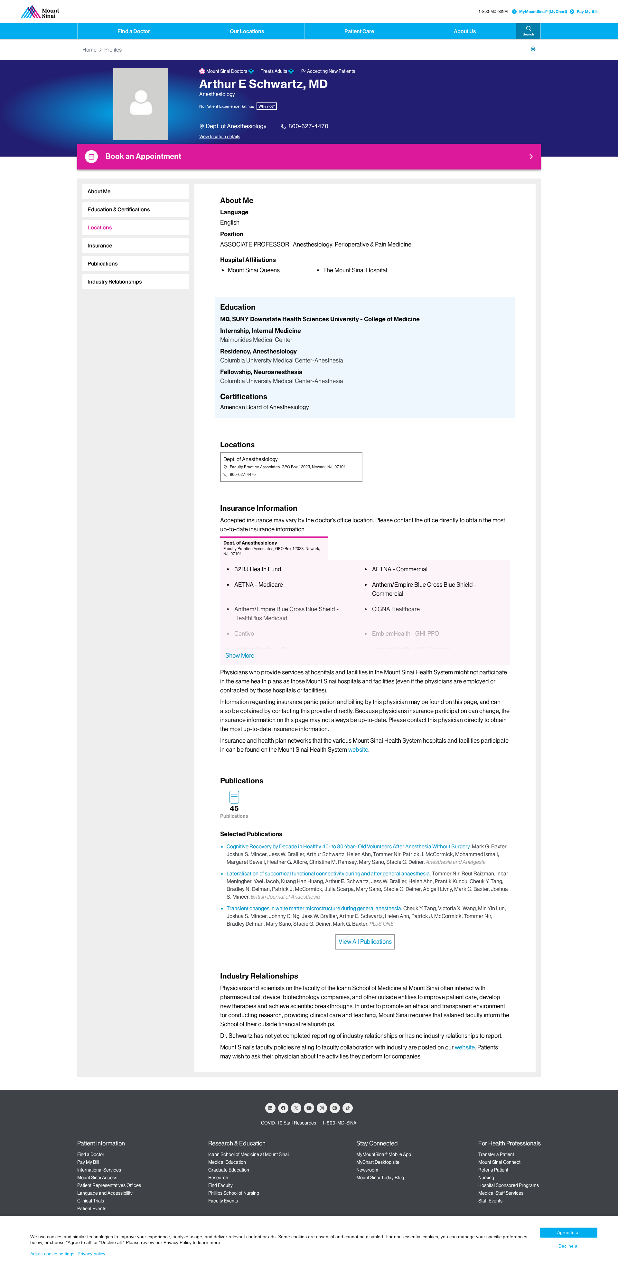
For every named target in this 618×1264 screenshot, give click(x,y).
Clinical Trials (90, 1201)
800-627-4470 (308, 126)
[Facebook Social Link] (283, 1108)
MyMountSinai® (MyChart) (543, 11)
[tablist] (133, 234)
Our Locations (247, 31)
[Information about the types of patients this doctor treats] (291, 71)
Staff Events (490, 1201)
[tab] (135, 191)
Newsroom (367, 1170)
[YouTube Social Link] (309, 1108)
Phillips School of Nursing (233, 1193)
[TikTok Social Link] (347, 1108)
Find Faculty (220, 1185)
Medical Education (227, 1162)
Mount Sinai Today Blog (380, 1178)
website (358, 749)
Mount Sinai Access (97, 1178)
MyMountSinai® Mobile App (383, 1154)
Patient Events (91, 1208)
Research (218, 1178)
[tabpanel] (365, 235)
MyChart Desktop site (377, 1162)
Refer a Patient (493, 1170)
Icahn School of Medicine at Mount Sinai (248, 1154)
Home (89, 49)
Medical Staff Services (500, 1193)
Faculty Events (223, 1201)
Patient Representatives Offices (109, 1185)
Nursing (486, 1178)
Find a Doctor (133, 31)
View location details (219, 137)
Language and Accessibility (105, 1193)
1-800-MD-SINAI (493, 11)
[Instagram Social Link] (322, 1108)
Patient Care (359, 31)
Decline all (568, 1246)
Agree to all (568, 1232)
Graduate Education (228, 1170)
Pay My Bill (587, 11)
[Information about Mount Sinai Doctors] (251, 71)
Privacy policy (91, 1253)
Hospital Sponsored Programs (508, 1185)
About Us (465, 31)
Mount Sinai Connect (499, 1162)
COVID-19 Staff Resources (288, 1123)
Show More (239, 655)
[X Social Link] (296, 1108)
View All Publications (365, 941)
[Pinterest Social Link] (335, 1108)
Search (528, 34)
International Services (99, 1170)
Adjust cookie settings (52, 1253)
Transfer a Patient (496, 1154)
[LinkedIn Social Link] (270, 1108)
